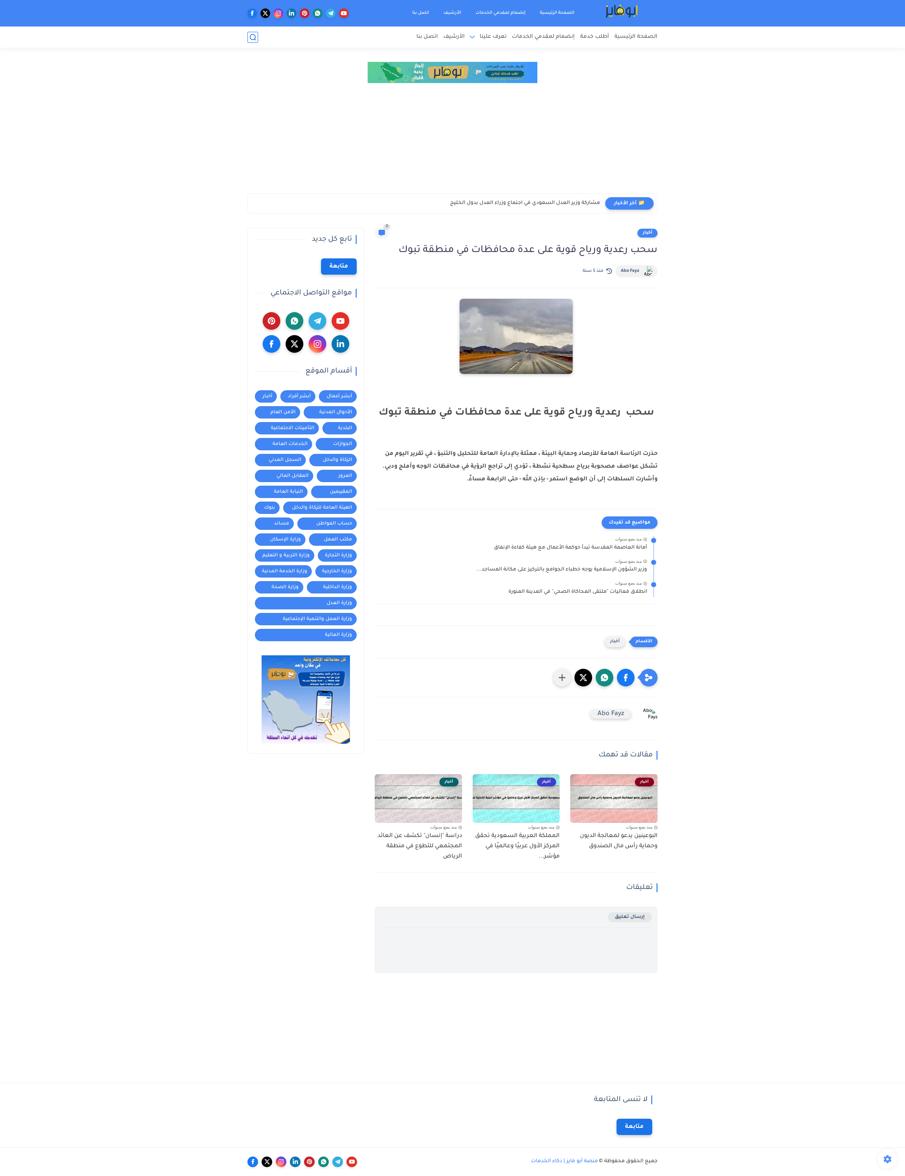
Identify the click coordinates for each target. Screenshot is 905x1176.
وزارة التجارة (338, 555)
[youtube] (344, 13)
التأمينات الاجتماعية (292, 428)
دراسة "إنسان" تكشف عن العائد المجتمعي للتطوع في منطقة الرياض (420, 846)
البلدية (345, 428)
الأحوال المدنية (335, 412)
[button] (626, 677)
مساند (281, 523)
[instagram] (278, 13)
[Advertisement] (452, 140)
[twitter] (265, 13)
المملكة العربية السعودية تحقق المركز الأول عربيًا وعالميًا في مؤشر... (517, 846)
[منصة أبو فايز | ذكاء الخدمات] (622, 13)
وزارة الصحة (285, 587)
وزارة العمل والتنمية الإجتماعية (317, 619)
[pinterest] (304, 13)
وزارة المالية (338, 635)
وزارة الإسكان (285, 539)
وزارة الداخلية (337, 587)
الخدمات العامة (290, 444)
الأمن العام (283, 412)
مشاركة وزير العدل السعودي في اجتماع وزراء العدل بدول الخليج (525, 203)
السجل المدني (285, 460)
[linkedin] (291, 13)
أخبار (647, 232)
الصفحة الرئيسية (557, 13)
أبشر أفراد (299, 396)
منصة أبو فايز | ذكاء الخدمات (564, 1161)
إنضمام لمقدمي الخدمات (500, 13)
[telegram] (330, 13)
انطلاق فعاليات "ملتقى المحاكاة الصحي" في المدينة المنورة (577, 592)
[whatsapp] (317, 13)
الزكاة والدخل (337, 460)
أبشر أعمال (339, 396)
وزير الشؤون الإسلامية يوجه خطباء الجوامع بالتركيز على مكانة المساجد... (561, 570)
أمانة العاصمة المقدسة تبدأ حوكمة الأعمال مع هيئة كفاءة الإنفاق (570, 548)
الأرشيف (452, 13)
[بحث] (252, 37)
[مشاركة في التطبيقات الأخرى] (562, 677)
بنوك (269, 507)
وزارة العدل (339, 603)
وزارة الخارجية (337, 571)
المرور (345, 476)
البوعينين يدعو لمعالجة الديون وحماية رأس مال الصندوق (619, 841)
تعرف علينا (493, 37)
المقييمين (341, 492)
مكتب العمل (338, 539)
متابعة (338, 266)
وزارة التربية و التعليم (286, 555)
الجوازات (342, 444)
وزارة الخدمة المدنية (284, 571)
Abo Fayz (630, 271)
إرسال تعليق (630, 917)
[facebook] (252, 13)
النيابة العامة (288, 492)
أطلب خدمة (594, 37)
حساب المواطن (334, 523)
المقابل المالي (292, 476)
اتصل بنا (420, 13)
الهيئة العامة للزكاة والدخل (322, 507)
